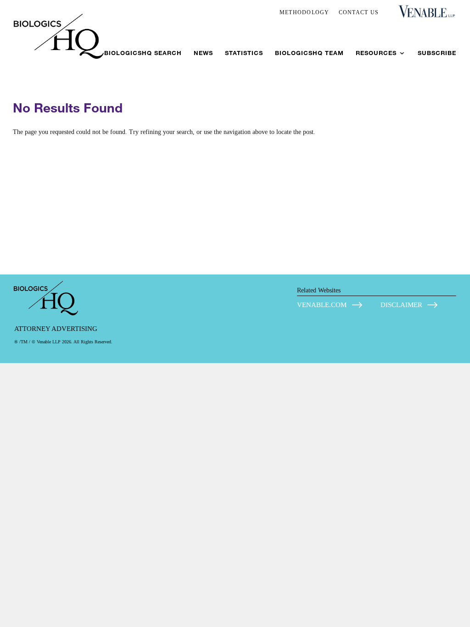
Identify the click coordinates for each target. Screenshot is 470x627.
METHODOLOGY (305, 12)
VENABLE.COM (322, 304)
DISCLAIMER (401, 304)
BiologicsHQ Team (309, 53)
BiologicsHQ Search (143, 53)
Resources (376, 53)
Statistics (244, 53)
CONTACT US (359, 12)
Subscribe (437, 53)
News (203, 53)
